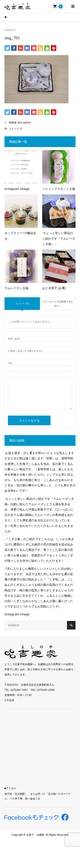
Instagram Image (16, 614)
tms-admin (24, 122)
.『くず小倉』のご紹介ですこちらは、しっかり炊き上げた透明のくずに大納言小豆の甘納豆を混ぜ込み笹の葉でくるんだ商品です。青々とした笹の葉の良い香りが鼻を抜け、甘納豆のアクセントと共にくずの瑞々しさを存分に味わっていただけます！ (39, 550)
